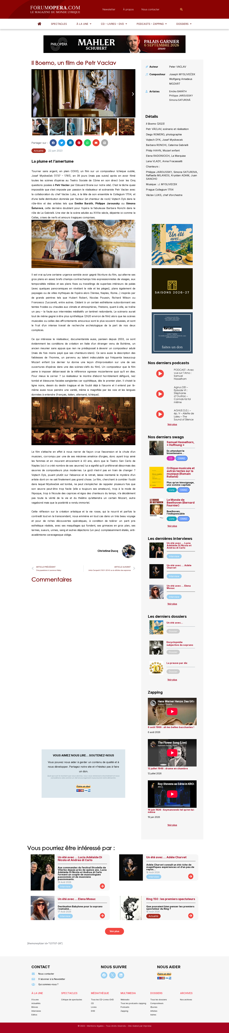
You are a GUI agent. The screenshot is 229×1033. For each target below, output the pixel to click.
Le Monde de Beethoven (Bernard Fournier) (181, 502)
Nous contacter (150, 9)
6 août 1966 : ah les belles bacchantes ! (171, 727)
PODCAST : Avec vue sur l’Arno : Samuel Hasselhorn (184, 374)
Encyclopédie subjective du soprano (180, 643)
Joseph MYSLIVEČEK (182, 74)
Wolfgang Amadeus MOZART (180, 81)
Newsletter (109, 9)
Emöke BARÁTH (178, 91)
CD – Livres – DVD (112, 23)
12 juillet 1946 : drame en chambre (168, 768)
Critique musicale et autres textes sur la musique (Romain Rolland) (181, 472)
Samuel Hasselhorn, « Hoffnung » (180, 443)
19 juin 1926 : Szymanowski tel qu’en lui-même (171, 811)
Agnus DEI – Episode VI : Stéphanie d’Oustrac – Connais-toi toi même (182, 395)
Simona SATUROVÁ (179, 99)
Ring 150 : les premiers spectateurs (170, 899)
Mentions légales (95, 1026)
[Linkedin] (121, 975)
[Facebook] (104, 975)
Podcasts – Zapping (150, 23)
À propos (128, 9)
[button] (84, 23)
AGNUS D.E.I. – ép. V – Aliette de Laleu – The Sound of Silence (184, 415)
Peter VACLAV (177, 66)
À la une (82, 23)
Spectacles (59, 23)
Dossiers (182, 23)
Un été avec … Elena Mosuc (179, 587)
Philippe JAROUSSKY (181, 95)
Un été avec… (175, 622)
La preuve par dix (177, 663)
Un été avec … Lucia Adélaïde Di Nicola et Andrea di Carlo (179, 545)
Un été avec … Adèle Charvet (179, 566)
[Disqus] (83, 625)
